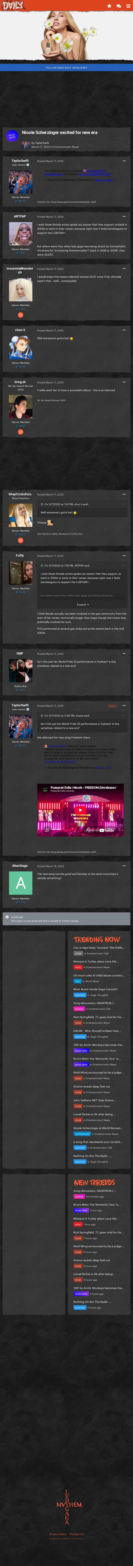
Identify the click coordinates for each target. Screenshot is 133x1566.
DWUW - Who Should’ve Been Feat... (97, 1030)
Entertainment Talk (98, 953)
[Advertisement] (66, 98)
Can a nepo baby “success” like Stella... (99, 947)
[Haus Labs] (66, 37)
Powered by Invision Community (66, 1538)
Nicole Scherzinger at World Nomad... (98, 1127)
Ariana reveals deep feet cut (91, 1086)
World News (92, 981)
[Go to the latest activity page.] (109, 5)
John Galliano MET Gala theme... (94, 1100)
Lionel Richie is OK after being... (94, 1114)
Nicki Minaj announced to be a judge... (98, 1072)
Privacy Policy (57, 1534)
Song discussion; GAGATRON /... (94, 1002)
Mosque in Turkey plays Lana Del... (96, 961)
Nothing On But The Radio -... (92, 1155)
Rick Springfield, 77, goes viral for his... (98, 1016)
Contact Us (77, 1534)
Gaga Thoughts (99, 995)
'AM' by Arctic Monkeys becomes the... (98, 1044)
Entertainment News (66, 146)
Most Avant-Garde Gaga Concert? (95, 989)
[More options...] (124, 161)
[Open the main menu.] (128, 5)
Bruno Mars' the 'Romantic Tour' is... (97, 1058)
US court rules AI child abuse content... (99, 975)
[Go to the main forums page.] (118, 5)
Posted (50, 161)
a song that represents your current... (98, 1141)
